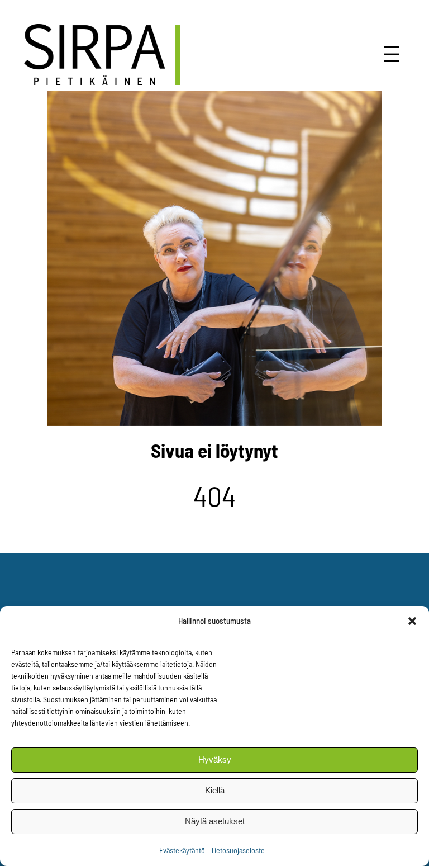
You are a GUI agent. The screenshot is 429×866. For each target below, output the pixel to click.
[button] (412, 621)
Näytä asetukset (215, 821)
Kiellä (215, 790)
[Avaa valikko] (391, 54)
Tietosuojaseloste (238, 850)
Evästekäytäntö (182, 850)
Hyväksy (214, 759)
